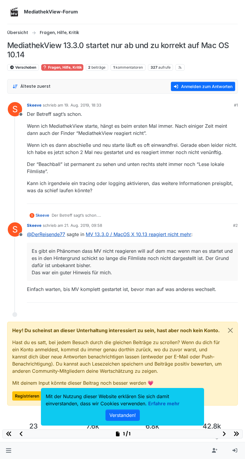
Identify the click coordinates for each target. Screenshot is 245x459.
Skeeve (34, 105)
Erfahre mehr (164, 403)
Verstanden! (122, 415)
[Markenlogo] (14, 12)
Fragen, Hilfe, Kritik (64, 67)
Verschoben (25, 67)
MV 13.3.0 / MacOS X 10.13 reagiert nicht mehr (138, 234)
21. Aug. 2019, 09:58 (83, 225)
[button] (8, 451)
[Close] (230, 330)
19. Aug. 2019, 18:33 (82, 105)
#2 (235, 225)
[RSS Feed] (180, 67)
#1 (236, 105)
